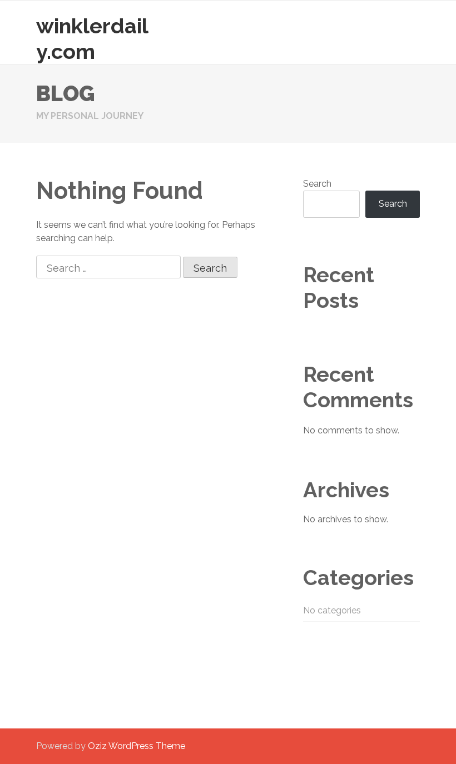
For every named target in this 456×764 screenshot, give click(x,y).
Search (317, 183)
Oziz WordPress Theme (136, 746)
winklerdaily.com (92, 38)
